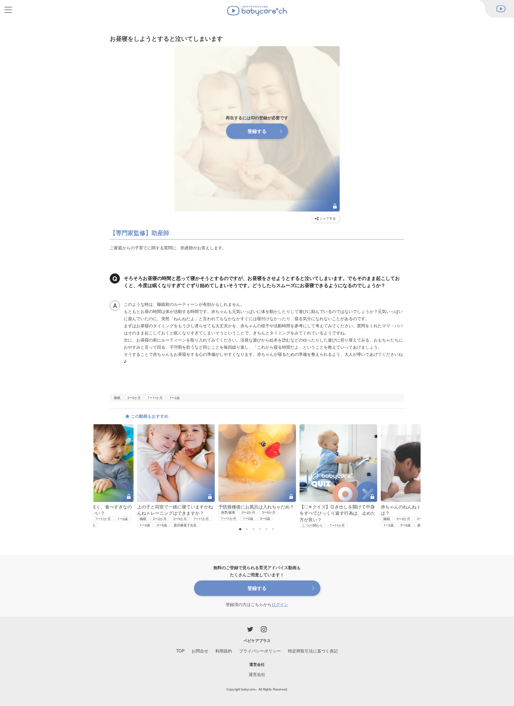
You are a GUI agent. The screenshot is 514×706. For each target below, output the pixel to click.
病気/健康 (228, 512)
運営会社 (257, 674)
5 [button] (267, 529)
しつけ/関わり (312, 525)
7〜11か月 (155, 397)
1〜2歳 (175, 397)
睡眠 (117, 397)
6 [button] (273, 529)
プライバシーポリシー (260, 651)
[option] (257, 473)
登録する (257, 131)
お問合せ (200, 651)
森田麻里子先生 (185, 524)
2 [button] (247, 529)
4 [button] (260, 529)
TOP (180, 651)
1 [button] (241, 529)
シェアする (327, 218)
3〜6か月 (134, 397)
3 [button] (254, 529)
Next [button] (408, 458)
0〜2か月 (160, 518)
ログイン (280, 604)
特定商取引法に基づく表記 (313, 651)
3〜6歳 (162, 524)
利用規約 (223, 651)
